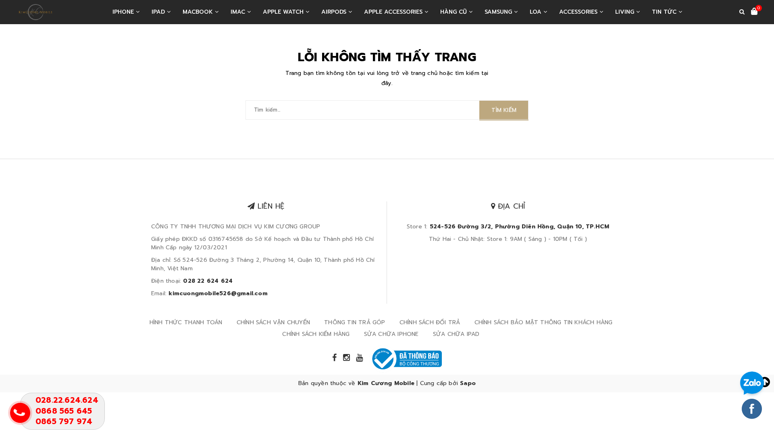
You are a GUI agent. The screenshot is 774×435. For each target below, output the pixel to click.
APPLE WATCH (284, 12)
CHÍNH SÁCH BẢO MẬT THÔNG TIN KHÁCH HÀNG (543, 322)
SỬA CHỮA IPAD (456, 334)
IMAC (239, 12)
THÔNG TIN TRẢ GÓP (354, 322)
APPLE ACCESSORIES (394, 12)
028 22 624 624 (208, 281)
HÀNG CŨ (454, 12)
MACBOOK (199, 12)
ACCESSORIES (579, 12)
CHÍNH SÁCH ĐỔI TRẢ (429, 322)
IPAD (159, 12)
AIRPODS (334, 12)
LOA (536, 12)
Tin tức (665, 12)
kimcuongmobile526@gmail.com (218, 293)
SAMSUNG (499, 12)
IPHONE (124, 12)
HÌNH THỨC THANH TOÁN (186, 322)
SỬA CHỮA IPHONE (391, 334)
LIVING (625, 12)
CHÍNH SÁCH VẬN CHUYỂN (273, 322)
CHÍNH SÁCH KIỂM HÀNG (316, 334)
